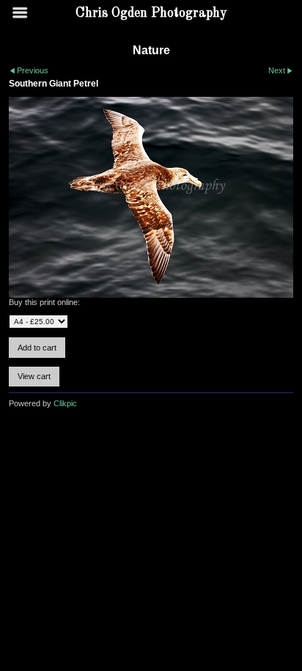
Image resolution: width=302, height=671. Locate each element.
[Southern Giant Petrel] (151, 197)
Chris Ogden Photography (151, 13)
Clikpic (65, 403)
